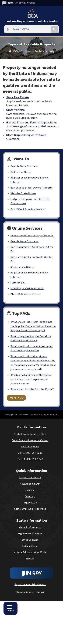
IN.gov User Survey (30, 477)
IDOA (16, 51)
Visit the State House (23, 193)
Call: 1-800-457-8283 (30, 452)
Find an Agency (30, 446)
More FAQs (16, 397)
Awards (30, 558)
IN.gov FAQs (30, 502)
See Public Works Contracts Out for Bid (31, 259)
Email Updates (30, 539)
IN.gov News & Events (30, 533)
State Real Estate (17, 97)
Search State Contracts (24, 166)
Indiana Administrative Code (30, 552)
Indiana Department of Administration (32, 21)
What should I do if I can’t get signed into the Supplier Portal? (31, 348)
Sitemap (30, 496)
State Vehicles (15, 110)
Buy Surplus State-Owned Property (31, 187)
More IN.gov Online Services (27, 288)
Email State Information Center (30, 440)
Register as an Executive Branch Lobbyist (29, 179)
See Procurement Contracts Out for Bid (31, 249)
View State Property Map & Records (31, 235)
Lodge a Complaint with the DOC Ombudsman (29, 201)
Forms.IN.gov (17, 282)
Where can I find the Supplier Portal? (32, 389)
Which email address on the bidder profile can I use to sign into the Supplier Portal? (31, 379)
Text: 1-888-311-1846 (30, 459)
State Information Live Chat (30, 434)
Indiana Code (30, 546)
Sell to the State (20, 172)
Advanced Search (30, 483)
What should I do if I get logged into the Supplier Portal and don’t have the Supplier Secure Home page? (33, 326)
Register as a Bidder (22, 267)
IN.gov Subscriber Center (25, 294)
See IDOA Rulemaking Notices (28, 209)
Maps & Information (30, 527)
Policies (30, 490)
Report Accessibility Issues (30, 584)
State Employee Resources (30, 508)
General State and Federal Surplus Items (31, 122)
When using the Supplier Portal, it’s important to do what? (30, 338)
